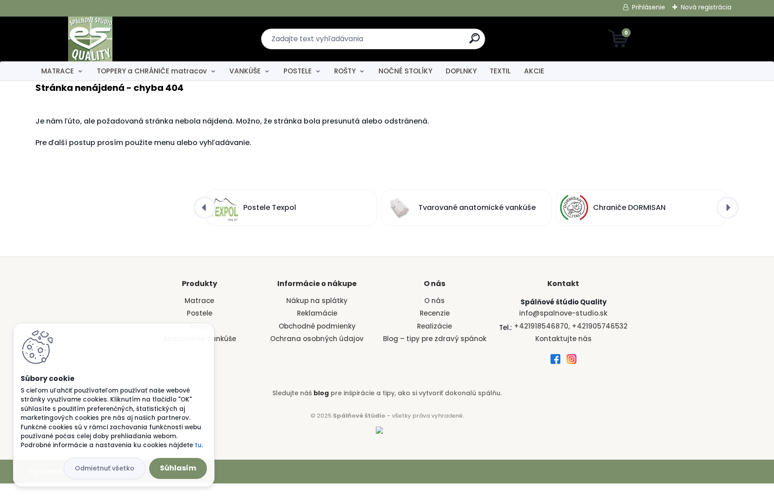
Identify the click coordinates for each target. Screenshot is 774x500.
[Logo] (90, 39)
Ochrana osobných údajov (317, 338)
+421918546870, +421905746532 (571, 326)
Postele (199, 313)
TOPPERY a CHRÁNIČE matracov (152, 71)
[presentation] (205, 208)
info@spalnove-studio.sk (563, 313)
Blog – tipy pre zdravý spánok (434, 338)
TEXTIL (500, 71)
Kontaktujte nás (563, 338)
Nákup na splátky (317, 300)
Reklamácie (317, 313)
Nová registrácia (706, 7)
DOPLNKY (461, 71)
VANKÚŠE (245, 71)
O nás (434, 300)
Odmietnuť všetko (104, 468)
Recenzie (435, 313)
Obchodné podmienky (317, 326)
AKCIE (534, 71)
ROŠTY (345, 71)
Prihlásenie (648, 7)
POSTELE (298, 71)
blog (321, 393)
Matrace (199, 300)
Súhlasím (178, 468)
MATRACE (57, 71)
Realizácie (434, 326)
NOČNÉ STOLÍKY (405, 71)
